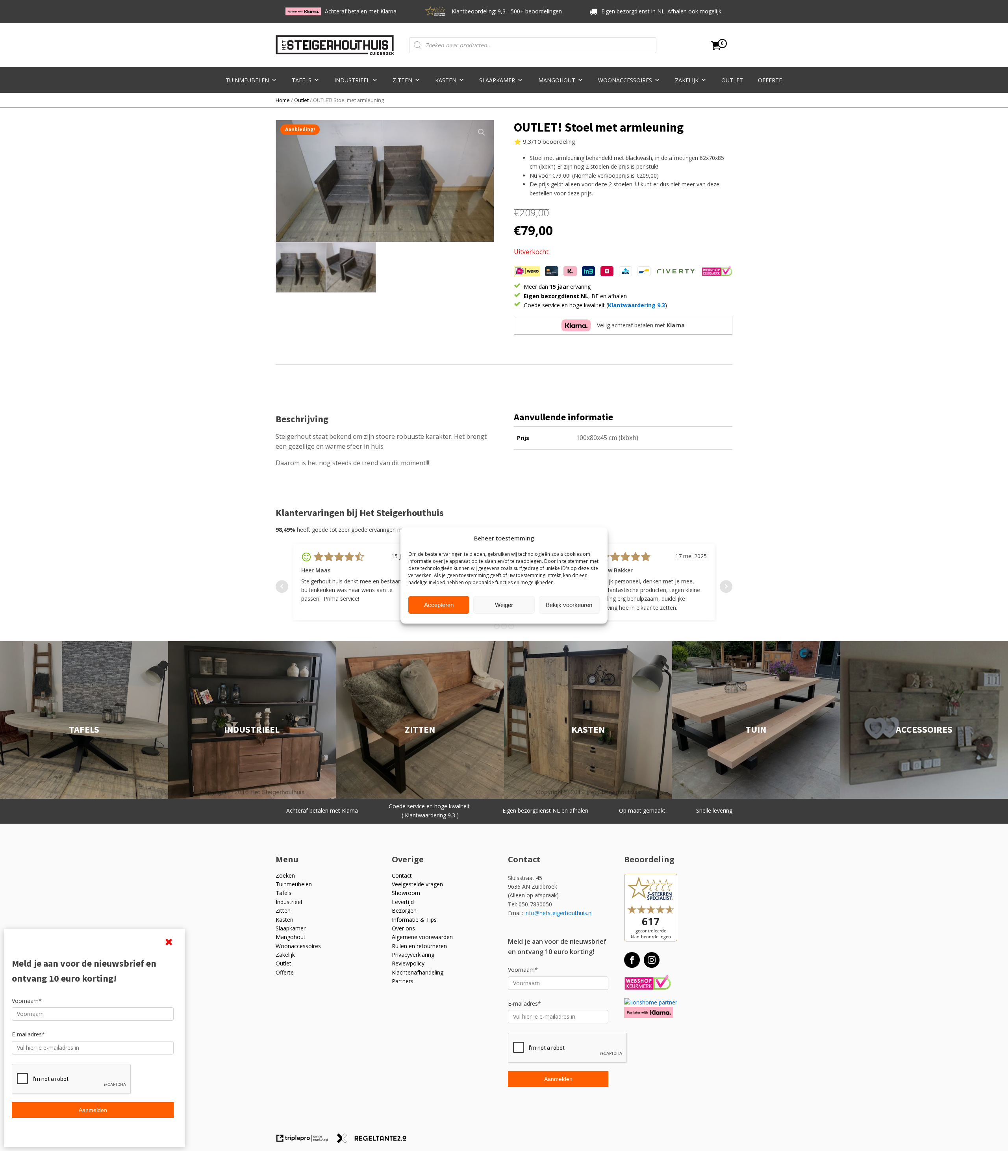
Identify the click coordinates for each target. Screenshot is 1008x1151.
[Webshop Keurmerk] (647, 983)
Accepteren (439, 604)
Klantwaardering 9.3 (636, 305)
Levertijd (403, 902)
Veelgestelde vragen (417, 884)
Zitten (402, 80)
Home (283, 100)
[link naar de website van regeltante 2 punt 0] (374, 1141)
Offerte (770, 80)
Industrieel (352, 80)
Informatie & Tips (414, 919)
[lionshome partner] (650, 1002)
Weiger (504, 604)
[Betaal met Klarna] (648, 1012)
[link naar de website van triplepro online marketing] (306, 1141)
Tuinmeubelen (247, 80)
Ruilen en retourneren (419, 946)
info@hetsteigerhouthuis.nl (558, 913)
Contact (402, 875)
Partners (402, 981)
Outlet (732, 80)
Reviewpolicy (408, 963)
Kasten (445, 80)
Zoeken (285, 875)
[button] (481, 132)
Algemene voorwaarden (422, 937)
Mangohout (556, 80)
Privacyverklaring (413, 954)
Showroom (406, 893)
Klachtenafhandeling (417, 972)
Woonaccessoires (625, 80)
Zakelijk (687, 80)
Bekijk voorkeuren (569, 604)
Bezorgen (404, 910)
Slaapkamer (497, 80)
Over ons (403, 928)
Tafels (301, 80)
